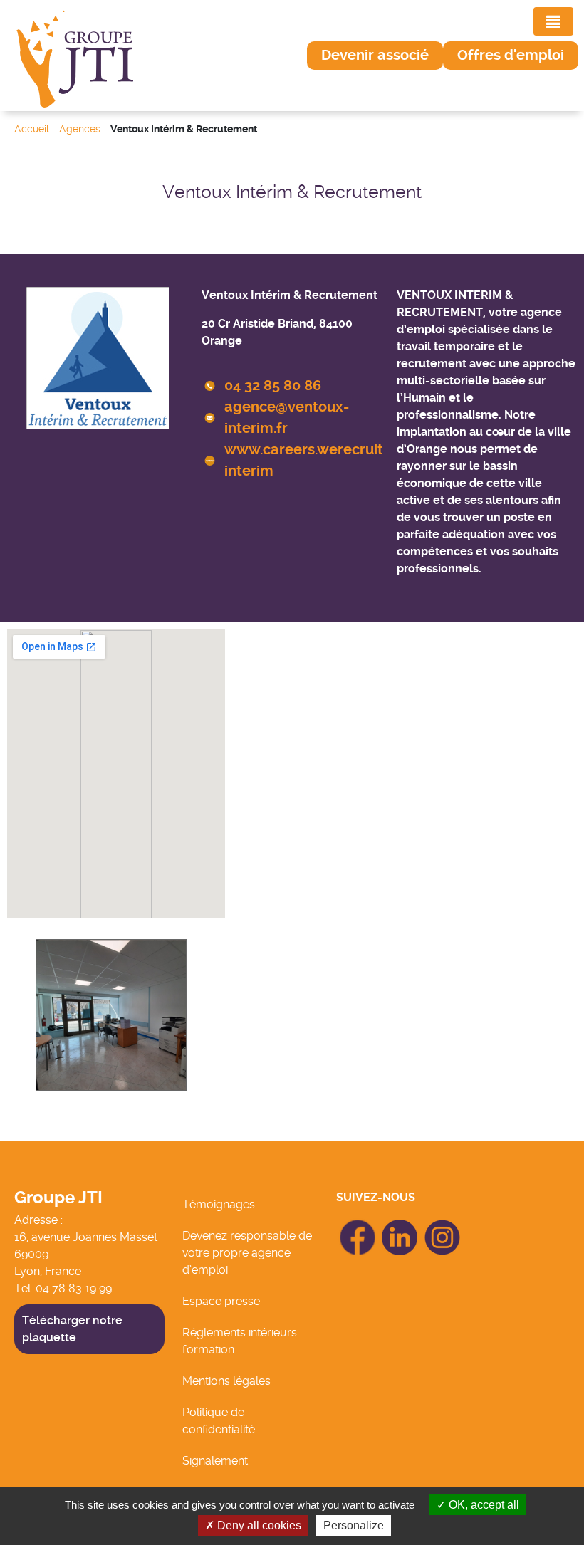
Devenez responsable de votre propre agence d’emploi (247, 1253)
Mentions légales (226, 1381)
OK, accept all (482, 1505)
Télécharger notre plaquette (72, 1329)
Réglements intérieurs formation (239, 1341)
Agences (79, 129)
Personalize (353, 1525)
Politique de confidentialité (218, 1420)
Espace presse (221, 1301)
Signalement (215, 1460)
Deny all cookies (257, 1525)
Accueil (31, 129)
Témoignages (218, 1204)
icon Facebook (357, 1225)
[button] (375, 55)
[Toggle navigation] (553, 21)
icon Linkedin (400, 1228)
